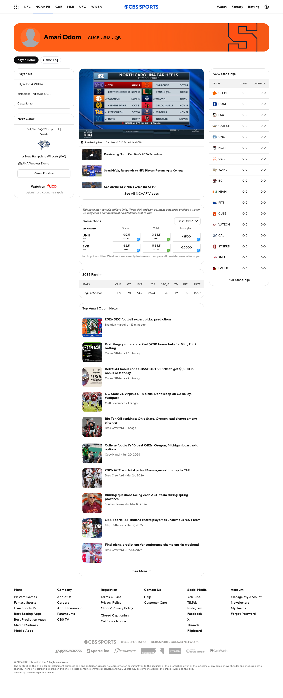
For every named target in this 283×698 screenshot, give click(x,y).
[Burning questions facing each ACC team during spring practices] (92, 503)
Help (147, 597)
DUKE (222, 104)
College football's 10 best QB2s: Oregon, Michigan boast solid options (151, 447)
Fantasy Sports (25, 603)
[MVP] (175, 649)
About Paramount (70, 608)
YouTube (194, 597)
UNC (221, 137)
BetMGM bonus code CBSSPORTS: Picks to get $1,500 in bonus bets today (149, 371)
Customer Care (155, 603)
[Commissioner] (152, 649)
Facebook (194, 614)
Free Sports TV (25, 608)
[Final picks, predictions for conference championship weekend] (92, 553)
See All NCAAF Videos (141, 194)
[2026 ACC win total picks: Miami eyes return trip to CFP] (92, 478)
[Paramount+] (125, 650)
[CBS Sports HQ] (133, 641)
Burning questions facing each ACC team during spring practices (146, 497)
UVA (221, 159)
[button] (16, 6)
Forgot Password (243, 614)
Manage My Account (246, 597)
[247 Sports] (68, 650)
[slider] (141, 127)
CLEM (222, 93)
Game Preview (44, 173)
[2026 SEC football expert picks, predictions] (92, 327)
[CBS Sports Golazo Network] (175, 641)
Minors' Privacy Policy (117, 608)
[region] (141, 104)
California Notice (113, 621)
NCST (222, 148)
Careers (63, 603)
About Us (64, 597)
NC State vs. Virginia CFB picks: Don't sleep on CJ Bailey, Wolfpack (148, 396)
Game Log (50, 60)
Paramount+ (66, 614)
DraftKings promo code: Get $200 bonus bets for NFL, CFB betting (150, 346)
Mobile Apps (23, 631)
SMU (221, 257)
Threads (193, 625)
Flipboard (194, 631)
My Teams (238, 608)
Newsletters (240, 603)
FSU (221, 115)
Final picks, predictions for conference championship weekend (152, 545)
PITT (221, 203)
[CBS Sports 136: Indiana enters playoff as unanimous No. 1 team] (92, 528)
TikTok (192, 603)
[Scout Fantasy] (195, 651)
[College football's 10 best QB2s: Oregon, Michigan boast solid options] (92, 453)
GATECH (224, 126)
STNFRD (224, 246)
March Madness (26, 625)
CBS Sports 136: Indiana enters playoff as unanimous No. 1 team (153, 520)
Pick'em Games (25, 597)
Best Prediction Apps (30, 620)
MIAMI (222, 192)
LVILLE (223, 268)
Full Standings (239, 280)
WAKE (222, 170)
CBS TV (63, 620)
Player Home (26, 60)
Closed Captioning (115, 615)
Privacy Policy (111, 603)
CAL (221, 235)
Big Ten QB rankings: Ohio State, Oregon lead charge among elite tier (151, 421)
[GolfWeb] (219, 651)
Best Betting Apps (27, 614)
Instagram (194, 608)
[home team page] (44, 145)
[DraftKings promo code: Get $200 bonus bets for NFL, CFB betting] (92, 352)
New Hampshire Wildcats (41, 156)
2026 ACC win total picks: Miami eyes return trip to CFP (147, 470)
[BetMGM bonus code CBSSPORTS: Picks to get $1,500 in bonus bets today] (92, 377)
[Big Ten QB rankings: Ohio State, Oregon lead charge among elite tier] (92, 427)
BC (220, 181)
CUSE (222, 214)
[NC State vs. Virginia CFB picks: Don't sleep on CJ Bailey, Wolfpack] (92, 402)
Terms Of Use (111, 597)
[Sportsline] (98, 650)
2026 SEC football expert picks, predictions (138, 319)
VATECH (224, 225)
